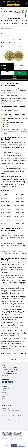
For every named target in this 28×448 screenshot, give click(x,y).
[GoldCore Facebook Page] (3, 382)
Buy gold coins (17, 428)
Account (19, 12)
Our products (8, 28)
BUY (20, 73)
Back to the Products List (7, 33)
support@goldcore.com (14, 18)
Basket (22, 11)
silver (18, 235)
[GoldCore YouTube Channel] (9, 382)
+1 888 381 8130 (12, 371)
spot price (11, 253)
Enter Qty (7, 71)
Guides (21, 353)
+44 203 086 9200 (12, 367)
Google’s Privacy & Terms (16, 436)
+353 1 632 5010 (7, 20)
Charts (15, 12)
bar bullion (15, 153)
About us (14, 359)
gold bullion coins (17, 324)
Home (2, 28)
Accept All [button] (14, 445)
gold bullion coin (20, 89)
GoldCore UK (5, 377)
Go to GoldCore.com (15, 5)
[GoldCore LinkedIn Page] (11, 382)
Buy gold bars (10, 430)
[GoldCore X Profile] (6, 382)
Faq (26, 353)
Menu (26, 12)
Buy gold (8, 428)
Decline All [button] (21, 445)
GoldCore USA (5, 379)
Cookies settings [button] (6, 445)
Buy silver (19, 430)
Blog (2, 353)
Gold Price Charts (11, 353)
